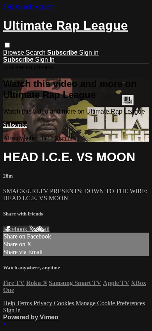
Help (10, 303)
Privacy (44, 303)
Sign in (89, 52)
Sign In (45, 59)
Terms (25, 303)
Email (42, 229)
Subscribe (15, 124)
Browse (14, 52)
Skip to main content (28, 6)
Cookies (65, 303)
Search (36, 52)
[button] (7, 45)
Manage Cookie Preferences (110, 303)
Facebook (16, 229)
